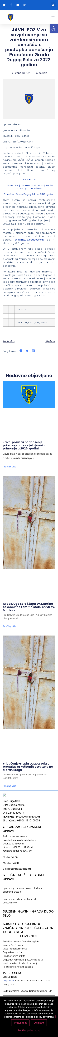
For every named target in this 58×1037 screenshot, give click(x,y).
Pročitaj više (9, 466)
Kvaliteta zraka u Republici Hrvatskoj (20, 963)
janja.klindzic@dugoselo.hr (29, 239)
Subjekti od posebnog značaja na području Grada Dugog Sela (28, 928)
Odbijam (39, 1022)
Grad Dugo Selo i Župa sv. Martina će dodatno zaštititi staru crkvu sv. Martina (29, 607)
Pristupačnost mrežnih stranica (18, 967)
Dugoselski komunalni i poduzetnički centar (23, 959)
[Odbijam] (53, 1016)
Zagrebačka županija (13, 945)
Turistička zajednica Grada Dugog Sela (21, 941)
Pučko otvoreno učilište (14, 956)
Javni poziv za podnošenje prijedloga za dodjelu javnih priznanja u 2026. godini (24, 445)
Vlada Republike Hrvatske (15, 948)
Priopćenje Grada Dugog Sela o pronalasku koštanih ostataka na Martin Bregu (28, 766)
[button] (53, 4)
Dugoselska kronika (12, 952)
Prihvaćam (20, 1022)
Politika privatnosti (29, 1030)
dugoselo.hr (8, 980)
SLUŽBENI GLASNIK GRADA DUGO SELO (28, 913)
